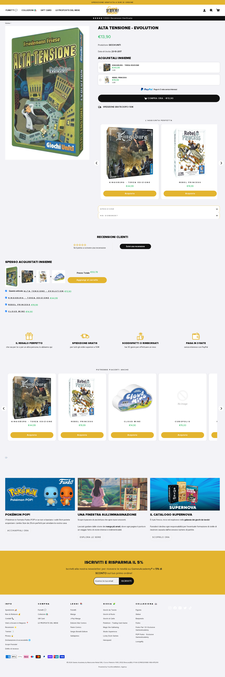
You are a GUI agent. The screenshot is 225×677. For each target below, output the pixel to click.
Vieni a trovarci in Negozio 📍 (17, 623)
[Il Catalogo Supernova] (185, 494)
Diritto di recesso (12, 649)
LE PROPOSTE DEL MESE (67, 10)
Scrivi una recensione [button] (135, 246)
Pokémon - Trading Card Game (115, 623)
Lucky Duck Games (110, 636)
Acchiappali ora (18, 530)
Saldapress (74, 636)
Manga (73, 614)
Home (7, 23)
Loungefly (139, 642)
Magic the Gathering (111, 627)
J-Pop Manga (75, 619)
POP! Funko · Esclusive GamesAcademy (145, 635)
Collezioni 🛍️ (29, 10)
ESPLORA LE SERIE (90, 537)
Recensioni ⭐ (11, 627)
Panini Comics (75, 627)
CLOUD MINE (16, 311)
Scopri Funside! (11, 644)
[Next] (221, 163)
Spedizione (107, 209)
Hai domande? (109, 216)
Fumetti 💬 (12, 10)
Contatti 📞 (9, 619)
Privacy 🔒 (9, 636)
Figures (138, 610)
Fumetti (73, 610)
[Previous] (96, 163)
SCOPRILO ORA (161, 537)
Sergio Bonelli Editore (79, 632)
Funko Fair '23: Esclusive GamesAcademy (145, 628)
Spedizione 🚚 (11, 610)
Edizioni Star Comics (78, 623)
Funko (138, 623)
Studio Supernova (110, 632)
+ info (113, 70)
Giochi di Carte (109, 619)
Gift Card (46, 10)
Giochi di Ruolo (109, 614)
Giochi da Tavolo (110, 610)
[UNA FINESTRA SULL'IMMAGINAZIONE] (112, 494)
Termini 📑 (9, 632)
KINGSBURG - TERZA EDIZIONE (129, 182)
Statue (138, 614)
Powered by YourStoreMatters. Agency (112, 667)
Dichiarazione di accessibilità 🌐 (18, 640)
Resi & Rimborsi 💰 (12, 614)
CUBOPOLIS (182, 422)
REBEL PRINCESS (190, 182)
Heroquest (107, 640)
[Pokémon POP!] (40, 494)
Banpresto (140, 619)
